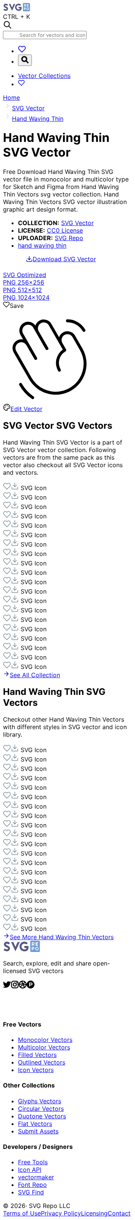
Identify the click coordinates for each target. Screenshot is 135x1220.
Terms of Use (22, 1213)
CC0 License (65, 230)
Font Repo (32, 1184)
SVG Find (31, 1192)
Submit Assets (38, 1131)
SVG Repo (69, 238)
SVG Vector (77, 223)
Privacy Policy (61, 1213)
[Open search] (25, 60)
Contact (119, 1213)
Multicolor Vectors (44, 1047)
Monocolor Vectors (45, 1039)
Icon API (29, 1169)
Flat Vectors (35, 1123)
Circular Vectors (41, 1108)
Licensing (94, 1213)
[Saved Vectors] (22, 51)
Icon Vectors (36, 1070)
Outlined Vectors (41, 1062)
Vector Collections (44, 75)
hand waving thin (42, 245)
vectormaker (36, 1177)
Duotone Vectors (42, 1116)
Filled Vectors (37, 1055)
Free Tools (33, 1162)
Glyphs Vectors (39, 1101)
